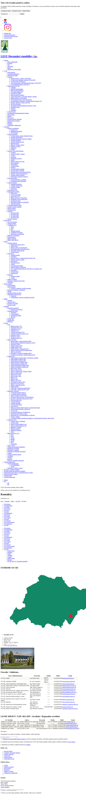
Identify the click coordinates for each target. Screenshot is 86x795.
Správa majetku (8, 284)
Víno (8, 324)
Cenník (13, 264)
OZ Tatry (6, 511)
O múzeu (13, 152)
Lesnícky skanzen (12, 182)
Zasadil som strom (15, 201)
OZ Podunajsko (8, 505)
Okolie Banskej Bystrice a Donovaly (20, 409)
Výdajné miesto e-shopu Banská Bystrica (22, 136)
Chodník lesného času (16, 185)
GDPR (6, 765)
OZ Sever (6, 510)
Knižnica (13, 167)
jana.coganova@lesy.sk (68, 681)
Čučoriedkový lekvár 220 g (18, 382)
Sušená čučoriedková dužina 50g (19, 367)
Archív (12, 466)
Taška (12, 432)
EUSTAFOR (14, 133)
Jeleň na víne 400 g (16, 352)
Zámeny (9, 291)
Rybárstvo (10, 275)
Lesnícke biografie (16, 403)
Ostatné (13, 149)
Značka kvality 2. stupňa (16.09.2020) (21, 78)
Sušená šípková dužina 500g (18, 359)
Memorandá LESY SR (13, 86)
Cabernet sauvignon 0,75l (17, 332)
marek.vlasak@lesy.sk (68, 699)
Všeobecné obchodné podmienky (16, 447)
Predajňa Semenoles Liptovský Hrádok (21, 139)
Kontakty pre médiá (12, 303)
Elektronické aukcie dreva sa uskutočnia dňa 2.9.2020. (18, 472)
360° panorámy (15, 163)
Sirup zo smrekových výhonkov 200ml (21, 371)
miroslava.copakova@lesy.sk (70, 704)
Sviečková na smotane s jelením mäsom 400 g (23, 355)
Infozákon (10, 321)
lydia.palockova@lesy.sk (69, 689)
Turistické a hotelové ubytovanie (16, 281)
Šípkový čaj (14, 377)
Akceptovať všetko (6, 10)
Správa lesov (7, 220)
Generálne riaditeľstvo (13, 74)
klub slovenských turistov (17, 95)
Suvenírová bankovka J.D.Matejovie (20, 412)
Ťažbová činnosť (11, 238)
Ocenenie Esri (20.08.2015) (18, 81)
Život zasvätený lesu (16, 400)
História (9, 116)
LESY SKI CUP (15, 196)
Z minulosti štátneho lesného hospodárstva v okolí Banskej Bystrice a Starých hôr (32, 418)
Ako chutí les (14, 406)
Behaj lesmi (14, 193)
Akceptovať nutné (16, 10)
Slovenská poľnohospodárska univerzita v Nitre (23, 105)
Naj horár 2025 (15, 217)
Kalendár (9, 63)
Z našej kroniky (15, 166)
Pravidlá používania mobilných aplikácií (14, 471)
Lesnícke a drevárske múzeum (15, 151)
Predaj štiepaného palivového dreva (20, 249)
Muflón (13, 439)
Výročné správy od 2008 (17, 170)
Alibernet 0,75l (15, 330)
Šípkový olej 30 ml (16, 380)
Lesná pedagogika (12, 178)
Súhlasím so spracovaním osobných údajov (14, 739)
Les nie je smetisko (16, 194)
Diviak (12, 438)
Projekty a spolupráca (13, 128)
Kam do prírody (8, 751)
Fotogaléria (14, 188)
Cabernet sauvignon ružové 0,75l (19, 333)
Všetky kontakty (5, 787)
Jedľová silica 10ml (16, 376)
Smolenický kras (15, 107)
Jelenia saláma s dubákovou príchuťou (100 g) (23, 342)
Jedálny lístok (11, 558)
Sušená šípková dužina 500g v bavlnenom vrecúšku (24, 358)
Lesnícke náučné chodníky (14, 207)
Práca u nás (10, 117)
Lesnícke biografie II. (16, 404)
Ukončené (13, 296)
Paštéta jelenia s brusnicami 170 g (20, 349)
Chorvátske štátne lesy (17, 92)
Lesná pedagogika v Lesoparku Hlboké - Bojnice (24, 96)
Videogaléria (14, 164)
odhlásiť (28, 744)
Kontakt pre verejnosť (16, 309)
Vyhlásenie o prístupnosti (14, 125)
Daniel (12, 441)
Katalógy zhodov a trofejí (17, 259)
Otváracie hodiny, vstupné (18, 154)
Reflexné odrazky (15, 429)
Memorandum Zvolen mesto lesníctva (21, 172)
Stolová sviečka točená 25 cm (18, 426)
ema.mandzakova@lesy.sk (69, 692)
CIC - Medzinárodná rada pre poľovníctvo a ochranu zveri (26, 268)
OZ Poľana (7, 514)
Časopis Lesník (11, 305)
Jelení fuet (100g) (15, 344)
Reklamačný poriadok (13, 448)
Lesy (2, 501)
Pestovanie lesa (11, 237)
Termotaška (14, 444)
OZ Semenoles (8, 524)
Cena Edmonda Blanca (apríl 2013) (20, 84)
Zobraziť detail (26, 10)
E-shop (6, 323)
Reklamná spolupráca (16, 131)
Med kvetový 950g (16, 374)
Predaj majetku (11, 285)
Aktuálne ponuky (15, 255)
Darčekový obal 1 (15, 335)
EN (8, 483)
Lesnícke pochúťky (12, 134)
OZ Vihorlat (7, 520)
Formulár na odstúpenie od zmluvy (16, 451)
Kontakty (6, 306)
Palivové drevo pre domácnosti (19, 247)
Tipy (8, 65)
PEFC (12, 228)
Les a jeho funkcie (12, 222)
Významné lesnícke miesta (14, 205)
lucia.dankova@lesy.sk (68, 696)
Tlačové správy (11, 302)
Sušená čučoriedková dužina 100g (20, 365)
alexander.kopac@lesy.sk (69, 685)
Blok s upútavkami (12, 62)
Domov (6, 60)
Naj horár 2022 (15, 213)
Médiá (5, 299)
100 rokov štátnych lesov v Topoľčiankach (22, 397)
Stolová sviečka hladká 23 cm (19, 424)
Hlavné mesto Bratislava (17, 90)
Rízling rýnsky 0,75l (16, 326)
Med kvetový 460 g (16, 368)
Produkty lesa (11, 356)
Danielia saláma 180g (16, 345)
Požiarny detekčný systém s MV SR (20, 102)
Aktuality (9, 300)
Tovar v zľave (11, 445)
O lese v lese (14, 410)
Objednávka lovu (15, 262)
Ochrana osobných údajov (18, 175)
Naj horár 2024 (15, 216)
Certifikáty (10, 456)
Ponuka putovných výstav (18, 161)
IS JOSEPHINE (15, 465)
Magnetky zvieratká (16, 427)
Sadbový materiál (12, 279)
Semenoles (13, 312)
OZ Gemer (7, 516)
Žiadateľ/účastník (15, 231)
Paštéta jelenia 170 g (16, 347)
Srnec (12, 436)
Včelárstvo (10, 282)
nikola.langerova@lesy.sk (69, 687)
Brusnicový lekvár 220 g (17, 383)
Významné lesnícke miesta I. (18, 392)
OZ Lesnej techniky (9, 522)
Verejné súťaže (15, 271)
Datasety (9, 122)
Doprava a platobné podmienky (15, 460)
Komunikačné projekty (13, 191)
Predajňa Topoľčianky (17, 137)
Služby (6, 241)
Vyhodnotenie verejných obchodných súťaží (22, 297)
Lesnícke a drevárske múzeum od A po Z (22, 398)
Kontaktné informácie (13, 308)
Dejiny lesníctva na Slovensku (19, 395)
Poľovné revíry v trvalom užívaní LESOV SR (23, 258)
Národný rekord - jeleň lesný (18, 267)
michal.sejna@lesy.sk (68, 678)
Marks (9, 68)
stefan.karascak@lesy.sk (68, 690)
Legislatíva (14, 256)
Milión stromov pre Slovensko (19, 98)
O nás (5, 71)
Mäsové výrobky (11, 339)
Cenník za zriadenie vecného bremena (21, 288)
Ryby (12, 442)
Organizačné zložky (12, 75)
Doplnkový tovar (11, 419)
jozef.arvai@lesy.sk (67, 707)
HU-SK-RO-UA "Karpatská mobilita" (17, 561)
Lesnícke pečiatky (15, 401)
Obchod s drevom (12, 219)
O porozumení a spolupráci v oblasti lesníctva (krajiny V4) (26, 101)
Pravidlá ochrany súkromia (14, 119)
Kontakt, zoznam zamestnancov (19, 173)
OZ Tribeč (7, 507)
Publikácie (13, 148)
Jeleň (12, 435)
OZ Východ (7, 517)
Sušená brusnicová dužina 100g (19, 362)
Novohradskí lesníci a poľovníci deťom (21, 99)
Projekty (9, 560)
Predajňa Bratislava (16, 140)
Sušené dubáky (15, 386)
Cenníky (9, 557)
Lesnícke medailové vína (17, 142)
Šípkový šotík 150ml (16, 373)
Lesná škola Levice (12, 190)
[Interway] (20, 790)
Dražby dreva (14, 246)
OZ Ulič (18, 501)
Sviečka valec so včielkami (18, 421)
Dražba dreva (11, 551)
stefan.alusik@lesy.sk (72, 726)
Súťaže (13, 160)
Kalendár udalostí (15, 204)
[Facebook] (5, 23)
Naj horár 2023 (15, 214)
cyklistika (13, 87)
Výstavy (13, 155)
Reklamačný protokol (13, 450)
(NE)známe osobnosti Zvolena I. (19, 176)
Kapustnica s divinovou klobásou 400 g (21, 353)
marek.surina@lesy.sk (72, 725)
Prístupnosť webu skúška (14, 69)
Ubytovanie (7, 755)
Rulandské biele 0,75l (16, 327)
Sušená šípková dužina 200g (18, 361)
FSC (12, 229)
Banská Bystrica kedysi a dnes (19, 413)
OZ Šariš (6, 519)
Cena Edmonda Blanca (17, 265)
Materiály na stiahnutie (13, 235)
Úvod (12, 226)
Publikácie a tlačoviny (13, 391)
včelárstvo (13, 110)
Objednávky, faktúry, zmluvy (15, 468)
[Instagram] (7, 30)
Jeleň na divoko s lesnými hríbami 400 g (21, 350)
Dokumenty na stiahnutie (17, 234)
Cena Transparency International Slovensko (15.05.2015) (26, 83)
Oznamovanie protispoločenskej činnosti (18, 113)
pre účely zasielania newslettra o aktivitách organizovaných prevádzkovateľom (35, 739)
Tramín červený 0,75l (16, 338)
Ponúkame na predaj (16, 158)
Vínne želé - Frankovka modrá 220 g (20, 388)
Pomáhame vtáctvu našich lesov (19, 199)
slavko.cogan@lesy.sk (68, 684)
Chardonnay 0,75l (15, 329)
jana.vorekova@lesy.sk (68, 702)
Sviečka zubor (14, 423)
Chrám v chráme (15, 416)
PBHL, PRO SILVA (12, 240)
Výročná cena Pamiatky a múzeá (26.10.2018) (23, 80)
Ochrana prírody (11, 223)
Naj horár (9, 211)
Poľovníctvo (10, 253)
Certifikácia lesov (12, 225)
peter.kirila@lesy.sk (71, 723)
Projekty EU (14, 130)
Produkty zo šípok (15, 146)
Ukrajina (13, 108)
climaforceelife (8, 475)
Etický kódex (10, 114)
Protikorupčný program (13, 120)
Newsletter (10, 66)
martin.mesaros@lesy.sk (68, 694)
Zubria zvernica (11, 208)
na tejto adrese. (71, 742)
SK (5, 481)
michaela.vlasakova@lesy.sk (70, 708)
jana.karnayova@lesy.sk (72, 728)
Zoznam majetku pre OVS (14, 293)
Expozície (13, 157)
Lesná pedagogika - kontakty (18, 179)
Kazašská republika (16, 93)
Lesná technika (15, 314)
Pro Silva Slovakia (16, 104)
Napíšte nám (7, 33)
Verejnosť (6, 127)
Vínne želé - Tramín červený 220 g (20, 389)
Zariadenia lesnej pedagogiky (18, 181)
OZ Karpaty (7, 504)
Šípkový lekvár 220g (16, 370)
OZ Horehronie (8, 513)
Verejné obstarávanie (9, 35)
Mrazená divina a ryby (13, 433)
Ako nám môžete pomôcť (17, 169)
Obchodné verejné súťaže (11, 36)
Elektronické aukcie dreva (18, 244)
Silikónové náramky (16, 430)
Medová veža (14, 379)
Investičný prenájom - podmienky (16, 290)
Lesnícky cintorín (15, 187)
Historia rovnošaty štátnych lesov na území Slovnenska (25, 407)
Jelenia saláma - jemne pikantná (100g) (21, 341)
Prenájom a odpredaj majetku (11, 469)
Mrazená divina (15, 143)
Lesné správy (10, 318)
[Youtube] (5, 20)
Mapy (12, 501)
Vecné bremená (11, 287)
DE (8, 484)
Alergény (9, 457)
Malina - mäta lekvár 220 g (18, 385)
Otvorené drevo (11, 210)
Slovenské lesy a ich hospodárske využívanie (23, 415)
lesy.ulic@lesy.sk (12, 645)
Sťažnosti (9, 124)
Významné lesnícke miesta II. (18, 394)
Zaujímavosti (14, 273)
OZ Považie (7, 508)
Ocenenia (9, 77)
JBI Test (13, 317)
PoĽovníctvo (7, 768)
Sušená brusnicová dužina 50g (19, 364)
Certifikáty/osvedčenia (17, 232)
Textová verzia (8, 38)
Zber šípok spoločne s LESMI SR (20, 202)
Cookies (9, 453)
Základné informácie (16, 184)
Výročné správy (11, 111)
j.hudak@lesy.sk (70, 721)
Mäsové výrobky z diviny (17, 145)
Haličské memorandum (17, 89)
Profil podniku (11, 72)
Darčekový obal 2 (15, 336)
